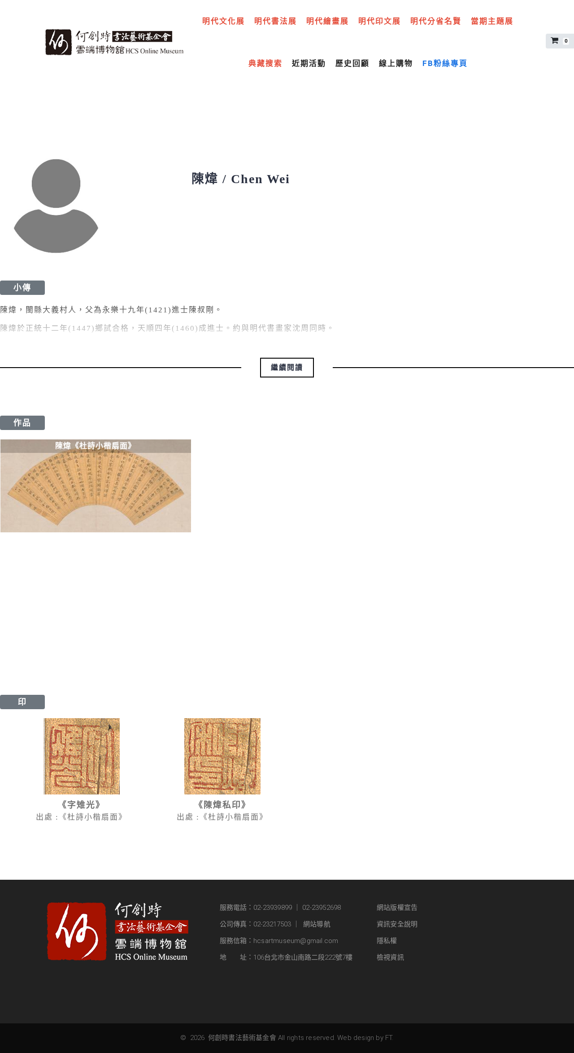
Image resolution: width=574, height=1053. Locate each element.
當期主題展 (492, 21)
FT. (389, 1038)
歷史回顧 (352, 63)
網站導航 (316, 924)
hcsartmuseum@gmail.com (295, 941)
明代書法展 (275, 21)
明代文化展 (223, 21)
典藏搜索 (265, 63)
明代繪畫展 (327, 21)
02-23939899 (272, 908)
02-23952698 (321, 908)
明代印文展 (379, 21)
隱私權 (387, 941)
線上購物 (396, 63)
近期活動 (309, 63)
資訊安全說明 (397, 924)
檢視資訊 (390, 957)
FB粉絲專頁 (445, 63)
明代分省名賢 (435, 21)
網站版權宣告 (397, 908)
